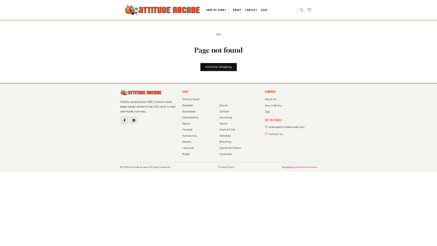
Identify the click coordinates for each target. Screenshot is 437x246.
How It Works (273, 105)
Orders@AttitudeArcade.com (287, 126)
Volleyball (225, 135)
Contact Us (276, 133)
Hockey (187, 141)
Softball (224, 111)
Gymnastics (189, 135)
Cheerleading (190, 117)
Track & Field (227, 129)
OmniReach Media (306, 167)
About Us (270, 99)
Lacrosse (188, 147)
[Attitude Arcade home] (140, 92)
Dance (186, 123)
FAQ (267, 111)
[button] (218, 10)
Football (187, 129)
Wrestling (225, 141)
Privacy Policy (226, 167)
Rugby (186, 153)
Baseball (187, 105)
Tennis (223, 123)
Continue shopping (219, 67)
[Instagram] (134, 120)
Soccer (223, 105)
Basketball (188, 111)
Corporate (225, 153)
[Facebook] (124, 120)
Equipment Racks (230, 147)
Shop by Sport (191, 99)
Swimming (225, 117)
